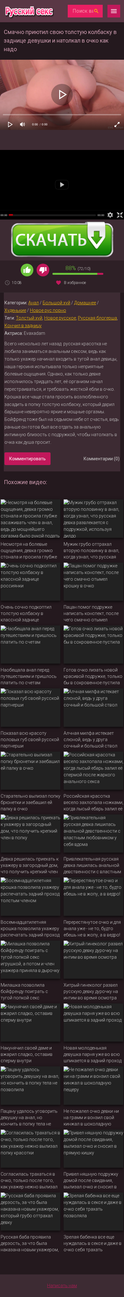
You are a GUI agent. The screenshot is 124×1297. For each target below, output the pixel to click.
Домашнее (85, 302)
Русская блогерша (97, 318)
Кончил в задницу (23, 325)
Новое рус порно (48, 310)
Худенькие (15, 310)
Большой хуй (56, 302)
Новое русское (60, 318)
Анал (33, 302)
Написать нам (62, 1285)
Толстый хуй (29, 318)
